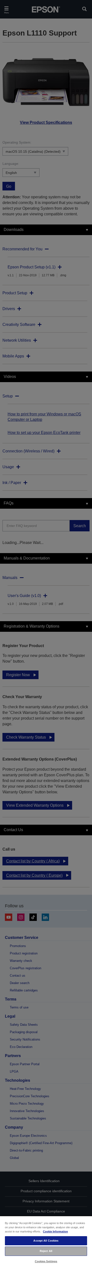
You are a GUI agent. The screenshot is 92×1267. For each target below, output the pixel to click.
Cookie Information (55, 1231)
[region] (46, 1241)
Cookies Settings (46, 1261)
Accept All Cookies (45, 1240)
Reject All (46, 1250)
